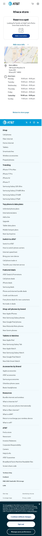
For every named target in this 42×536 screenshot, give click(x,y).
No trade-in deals (9, 304)
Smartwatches (8, 151)
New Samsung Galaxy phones (14, 318)
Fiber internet (8, 139)
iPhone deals (7, 283)
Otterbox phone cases (11, 383)
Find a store (7, 432)
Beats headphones (10, 387)
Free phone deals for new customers (16, 299)
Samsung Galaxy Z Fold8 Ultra (14, 190)
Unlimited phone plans (11, 209)
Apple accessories (9, 371)
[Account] (38, 3)
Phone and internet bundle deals (15, 291)
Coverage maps (7, 498)
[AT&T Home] (14, 4)
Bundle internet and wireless (13, 397)
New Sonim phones (10, 330)
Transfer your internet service (14, 265)
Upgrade (6, 221)
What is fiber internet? (11, 410)
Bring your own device (11, 256)
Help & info (7, 453)
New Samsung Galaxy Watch (13, 353)
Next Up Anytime (9, 234)
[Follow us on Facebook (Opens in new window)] (30, 122)
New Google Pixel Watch (12, 357)
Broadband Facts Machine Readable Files (18, 462)
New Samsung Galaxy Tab (12, 344)
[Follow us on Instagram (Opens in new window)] (34, 122)
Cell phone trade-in (10, 260)
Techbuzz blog (7, 473)
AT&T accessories (9, 375)
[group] (21, 130)
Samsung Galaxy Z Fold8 (12, 195)
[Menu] (4, 4)
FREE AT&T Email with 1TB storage (13, 481)
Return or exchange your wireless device (18, 418)
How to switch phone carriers (13, 248)
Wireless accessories (10, 155)
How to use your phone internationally (17, 406)
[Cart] (32, 3)
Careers (6, 449)
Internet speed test (10, 252)
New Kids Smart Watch (11, 361)
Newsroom (7, 436)
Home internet (8, 143)
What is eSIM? (8, 414)
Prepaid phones (8, 160)
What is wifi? (7, 422)
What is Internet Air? (10, 401)
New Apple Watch (9, 348)
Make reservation (21, 36)
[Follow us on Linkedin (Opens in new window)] (37, 122)
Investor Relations (9, 441)
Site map (5, 493)
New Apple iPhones (10, 313)
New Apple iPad (8, 340)
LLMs (4, 485)
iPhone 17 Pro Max (9, 169)
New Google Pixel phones (12, 322)
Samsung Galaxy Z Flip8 (11, 199)
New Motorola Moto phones (13, 326)
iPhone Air (6, 178)
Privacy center (26, 498)
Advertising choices (28, 493)
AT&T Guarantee (9, 457)
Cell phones (7, 134)
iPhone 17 (6, 182)
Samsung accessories (11, 379)
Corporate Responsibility (12, 445)
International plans (10, 213)
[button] (21, 44)
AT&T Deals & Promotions (12, 274)
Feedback (6, 477)
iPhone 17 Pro (7, 174)
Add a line (6, 217)
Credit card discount (10, 295)
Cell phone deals (9, 279)
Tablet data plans (9, 225)
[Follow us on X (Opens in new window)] (26, 122)
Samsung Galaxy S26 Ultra (12, 186)
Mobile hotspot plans (10, 230)
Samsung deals (8, 287)
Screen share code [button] (9, 466)
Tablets (5, 147)
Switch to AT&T (8, 244)
